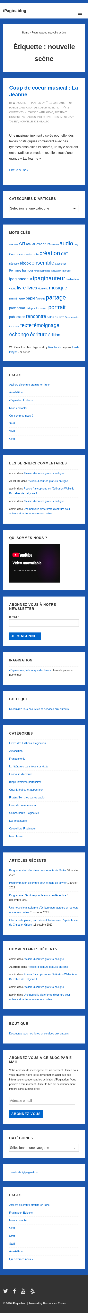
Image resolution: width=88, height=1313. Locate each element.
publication (17, 317)
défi (65, 253)
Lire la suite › (18, 170)
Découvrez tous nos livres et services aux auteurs (39, 709)
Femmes (15, 270)
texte (26, 325)
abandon (13, 244)
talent (13, 121)
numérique (17, 298)
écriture (38, 334)
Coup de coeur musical (42, 107)
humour (27, 270)
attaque (55, 244)
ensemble (43, 263)
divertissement (56, 117)
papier (31, 298)
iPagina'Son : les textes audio (26, 797)
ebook (25, 263)
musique (15, 117)
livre (21, 287)
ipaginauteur (49, 278)
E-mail (14, 616)
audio (49, 112)
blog (76, 244)
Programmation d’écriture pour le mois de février (37, 870)
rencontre (36, 316)
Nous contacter (18, 408)
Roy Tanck (54, 347)
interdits (66, 270)
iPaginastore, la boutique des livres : (30, 670)
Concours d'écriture (20, 774)
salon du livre (55, 317)
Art (24, 117)
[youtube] (24, 1292)
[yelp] (33, 1292)
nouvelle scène (30, 121)
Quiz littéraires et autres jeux (26, 789)
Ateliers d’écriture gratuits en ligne (29, 384)
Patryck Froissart (36, 308)
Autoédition (16, 392)
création (49, 253)
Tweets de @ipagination (23, 1172)
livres (32, 287)
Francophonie (17, 758)
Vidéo (41, 117)
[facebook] (15, 1292)
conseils (27, 254)
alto (46, 121)
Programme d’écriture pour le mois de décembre (37, 895)
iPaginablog (14, 10)
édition (54, 335)
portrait (60, 112)
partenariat (17, 308)
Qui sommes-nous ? (21, 415)
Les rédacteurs (18, 820)
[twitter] (6, 1292)
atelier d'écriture (38, 244)
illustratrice (44, 271)
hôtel (36, 271)
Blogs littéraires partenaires (25, 781)
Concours (15, 254)
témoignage (45, 325)
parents (41, 298)
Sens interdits (72, 317)
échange (19, 334)
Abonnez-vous (26, 1114)
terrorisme (14, 326)
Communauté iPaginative (24, 812)
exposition (61, 263)
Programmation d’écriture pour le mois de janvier (38, 882)
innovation (56, 271)
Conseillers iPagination (22, 828)
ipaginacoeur (20, 279)
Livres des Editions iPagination (27, 743)
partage (56, 297)
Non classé (16, 836)
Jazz (71, 117)
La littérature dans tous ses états (28, 766)
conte (35, 254)
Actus (31, 117)
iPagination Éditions (21, 400)
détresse (14, 263)
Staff (12, 423)
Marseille (43, 288)
